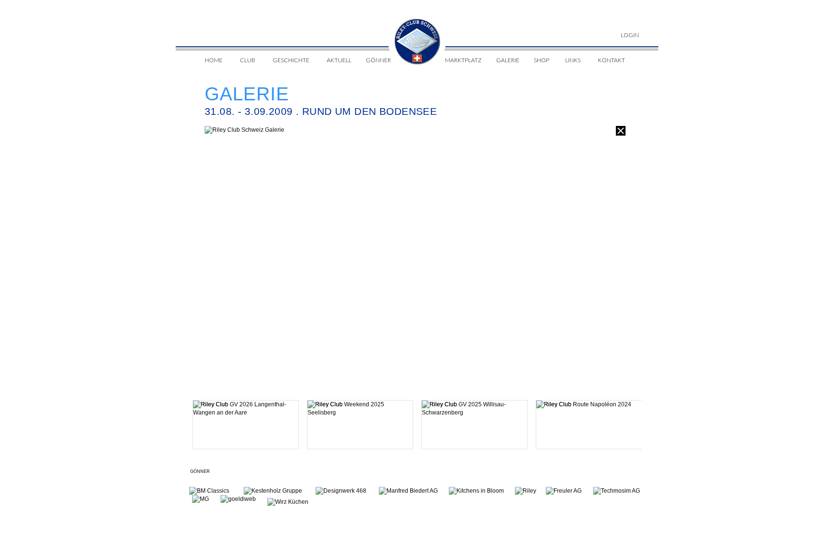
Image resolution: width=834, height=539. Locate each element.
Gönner (378, 60)
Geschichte (291, 60)
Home (213, 60)
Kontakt (611, 60)
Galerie (507, 60)
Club (247, 60)
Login (630, 35)
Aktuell (339, 60)
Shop (541, 60)
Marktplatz (463, 60)
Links (573, 60)
